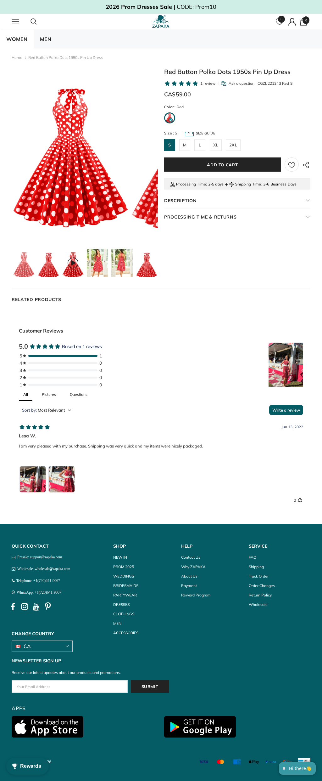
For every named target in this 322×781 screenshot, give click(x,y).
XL (215, 144)
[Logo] (161, 21)
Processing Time (191, 184)
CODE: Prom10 (161, 6)
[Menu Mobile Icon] (15, 22)
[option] (70, 157)
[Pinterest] (47, 606)
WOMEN (16, 39)
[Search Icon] (40, 22)
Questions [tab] (78, 394)
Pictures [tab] (49, 394)
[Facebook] (13, 606)
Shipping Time (248, 184)
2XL (233, 144)
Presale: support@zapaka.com (38, 557)
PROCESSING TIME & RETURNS (200, 217)
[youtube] (36, 606)
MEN (45, 39)
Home (17, 57)
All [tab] (25, 394)
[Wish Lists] (292, 164)
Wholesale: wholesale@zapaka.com (42, 569)
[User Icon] (292, 22)
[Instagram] (24, 606)
